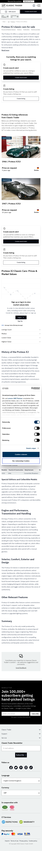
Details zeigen (31, 448)
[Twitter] (16, 767)
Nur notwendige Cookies (20, 461)
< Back (3, 21)
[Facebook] (11, 767)
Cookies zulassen (21, 454)
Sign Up (20, 321)
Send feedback (21, 668)
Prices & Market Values (9, 29)
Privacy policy (23, 841)
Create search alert (31, 11)
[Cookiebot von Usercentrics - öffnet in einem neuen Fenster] (31, 388)
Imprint (7, 841)
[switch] (37, 428)
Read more (5, 50)
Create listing (21, 98)
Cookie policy (33, 841)
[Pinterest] (21, 767)
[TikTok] (31, 767)
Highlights (26, 29)
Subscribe (35, 714)
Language (5, 775)
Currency (5, 787)
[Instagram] (26, 767)
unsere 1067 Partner (15, 398)
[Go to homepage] (12, 6)
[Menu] (34, 5)
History (19, 29)
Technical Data (35, 29)
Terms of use (14, 841)
